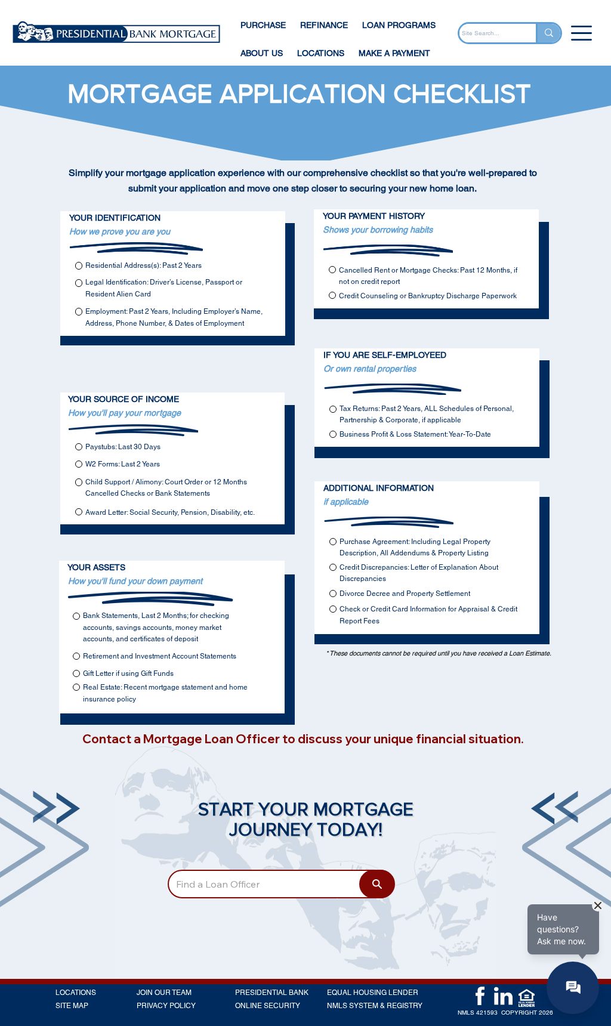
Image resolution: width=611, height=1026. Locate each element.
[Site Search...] (548, 33)
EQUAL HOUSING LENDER (372, 992)
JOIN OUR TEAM (164, 992)
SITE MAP (71, 1006)
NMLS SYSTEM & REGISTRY (374, 1006)
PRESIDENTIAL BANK (271, 992)
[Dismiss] (598, 905)
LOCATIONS (75, 992)
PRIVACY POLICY (166, 1006)
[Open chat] (573, 988)
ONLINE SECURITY (267, 1006)
